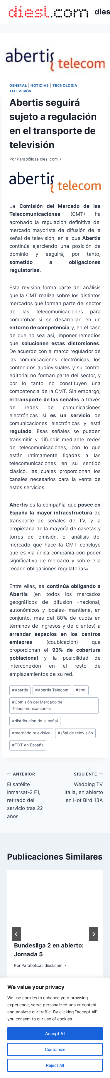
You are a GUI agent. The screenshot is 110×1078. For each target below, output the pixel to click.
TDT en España (28, 745)
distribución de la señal (35, 720)
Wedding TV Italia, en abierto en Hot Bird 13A (84, 787)
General (18, 85)
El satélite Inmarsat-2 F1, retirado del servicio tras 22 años (25, 795)
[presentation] (55, 902)
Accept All (55, 1033)
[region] (55, 1027)
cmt (81, 690)
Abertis (20, 690)
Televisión (20, 91)
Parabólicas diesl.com (37, 159)
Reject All (55, 1065)
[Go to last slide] (16, 934)
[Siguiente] (93, 934)
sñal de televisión (75, 733)
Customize (55, 1049)
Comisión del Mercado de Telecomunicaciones (37, 705)
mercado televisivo (31, 733)
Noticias (40, 85)
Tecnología (65, 85)
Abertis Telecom (51, 690)
